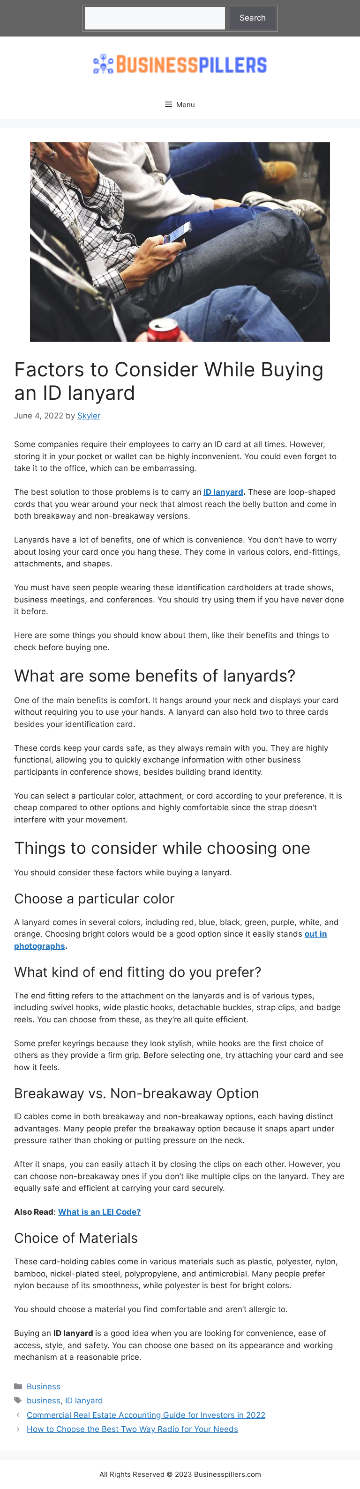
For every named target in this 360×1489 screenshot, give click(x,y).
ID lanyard (223, 492)
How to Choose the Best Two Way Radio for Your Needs (132, 1429)
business (43, 1400)
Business (43, 1386)
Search (253, 17)
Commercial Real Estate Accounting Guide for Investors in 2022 (146, 1415)
